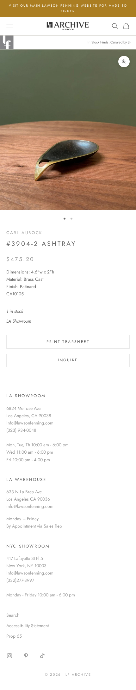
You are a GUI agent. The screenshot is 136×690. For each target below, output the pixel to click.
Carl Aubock (24, 233)
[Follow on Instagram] (9, 656)
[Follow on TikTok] (42, 656)
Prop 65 (14, 636)
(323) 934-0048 (21, 430)
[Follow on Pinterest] (26, 656)
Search (12, 615)
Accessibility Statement (27, 625)
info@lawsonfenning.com (29, 423)
